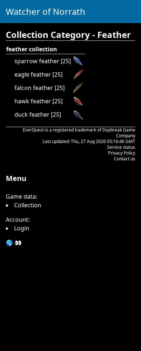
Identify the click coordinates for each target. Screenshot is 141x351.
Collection (27, 205)
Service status (121, 147)
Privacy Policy (121, 153)
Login (21, 228)
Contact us (124, 159)
